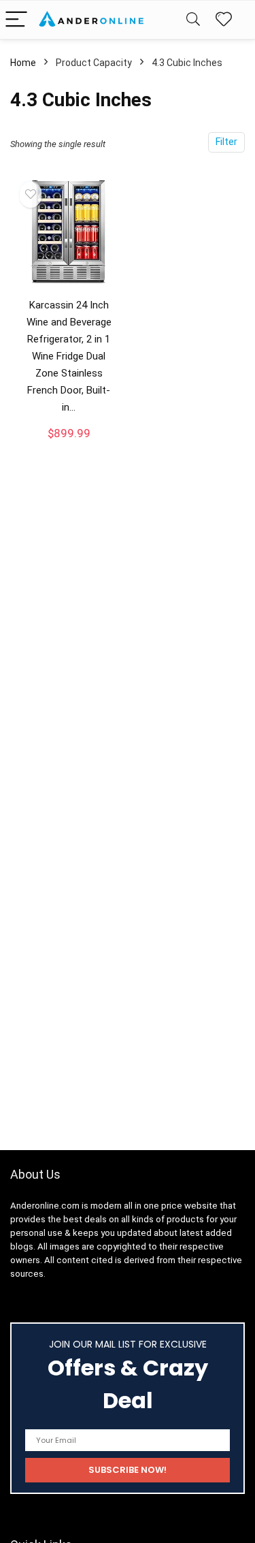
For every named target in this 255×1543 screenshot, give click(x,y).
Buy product (68, 445)
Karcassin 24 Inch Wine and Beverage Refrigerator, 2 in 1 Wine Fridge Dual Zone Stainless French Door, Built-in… (69, 356)
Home (23, 62)
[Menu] (16, 20)
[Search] (193, 20)
